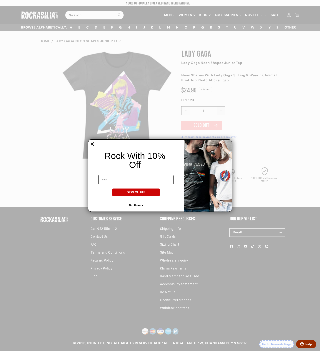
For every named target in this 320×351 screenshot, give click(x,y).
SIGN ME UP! (136, 192)
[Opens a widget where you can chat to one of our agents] (306, 344)
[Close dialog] (92, 144)
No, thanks (136, 205)
